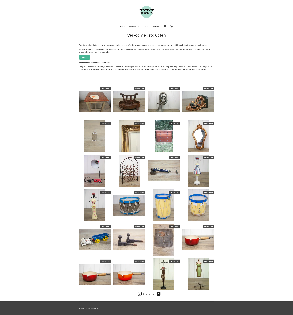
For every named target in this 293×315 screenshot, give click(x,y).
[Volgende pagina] (158, 294)
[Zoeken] (165, 26)
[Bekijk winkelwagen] (171, 27)
